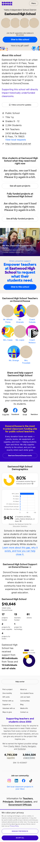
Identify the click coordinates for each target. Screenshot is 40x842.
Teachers (28, 798)
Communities (25, 701)
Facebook (15, 414)
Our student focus (26, 693)
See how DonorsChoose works (20, 456)
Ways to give (7, 712)
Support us (6, 704)
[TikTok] (31, 780)
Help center (20, 682)
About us (23, 689)
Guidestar (22, 749)
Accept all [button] (20, 838)
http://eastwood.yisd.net (18, 143)
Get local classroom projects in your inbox (20, 787)
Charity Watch (14, 746)
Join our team (25, 697)
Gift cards (6, 697)
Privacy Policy (14, 826)
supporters (10, 756)
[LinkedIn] (16, 780)
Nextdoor (34, 414)
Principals (8, 801)
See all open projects (20, 186)
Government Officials (20, 804)
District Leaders (23, 801)
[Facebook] (23, 780)
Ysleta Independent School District (20, 10)
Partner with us (7, 701)
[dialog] (20, 825)
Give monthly (7, 693)
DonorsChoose (7, 3)
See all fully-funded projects (20, 218)
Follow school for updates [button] (21, 105)
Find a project (7, 689)
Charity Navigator (28, 746)
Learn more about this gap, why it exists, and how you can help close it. (20, 551)
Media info (24, 708)
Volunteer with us (8, 708)
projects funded (29, 756)
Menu (33, 3)
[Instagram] (9, 780)
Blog (21, 704)
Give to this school (20, 39)
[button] (5, 411)
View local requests (15, 139)
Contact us (24, 712)
